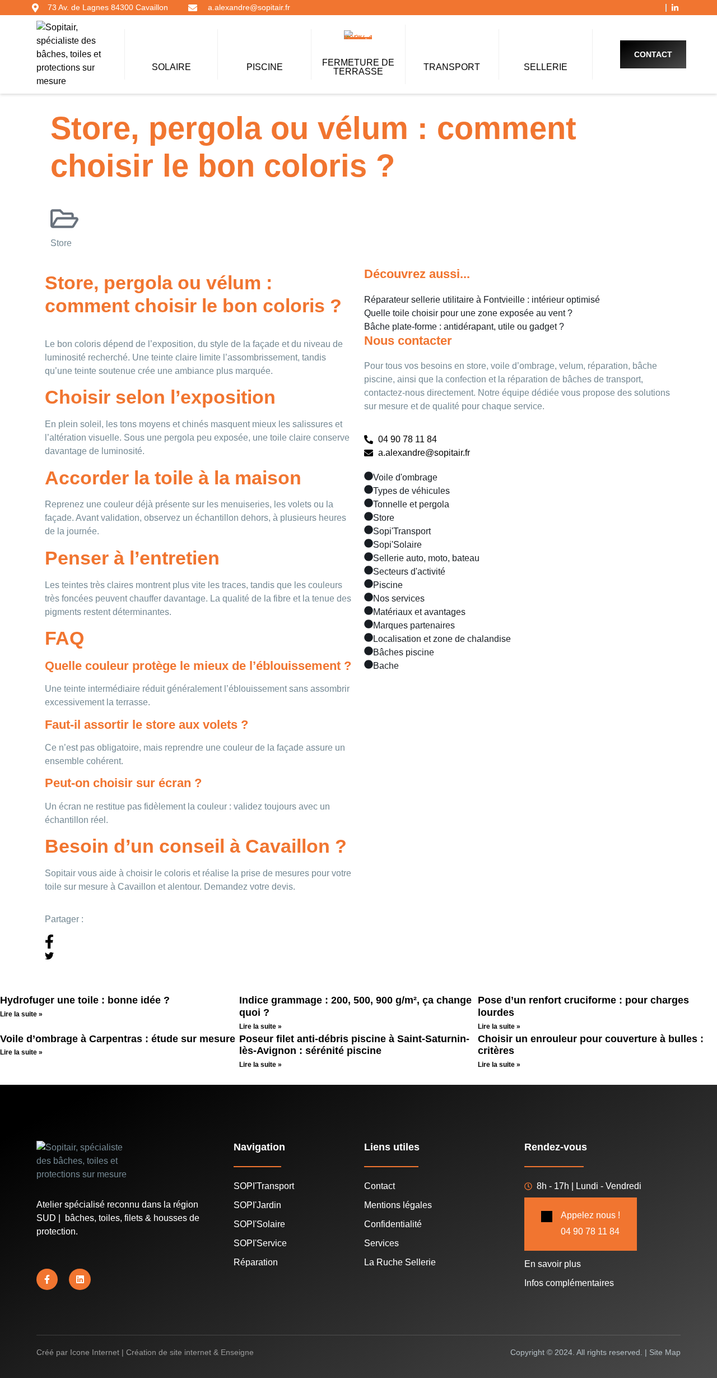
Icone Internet (94, 1352)
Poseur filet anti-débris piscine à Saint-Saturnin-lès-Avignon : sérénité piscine (354, 1045)
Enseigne (237, 1352)
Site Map (665, 1352)
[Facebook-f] (47, 1279)
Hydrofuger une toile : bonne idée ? (85, 1000)
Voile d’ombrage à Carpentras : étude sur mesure (117, 1038)
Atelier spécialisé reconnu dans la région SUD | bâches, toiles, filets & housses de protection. (117, 1218)
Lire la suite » (21, 1014)
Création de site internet (168, 1352)
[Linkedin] (79, 1279)
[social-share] (199, 942)
